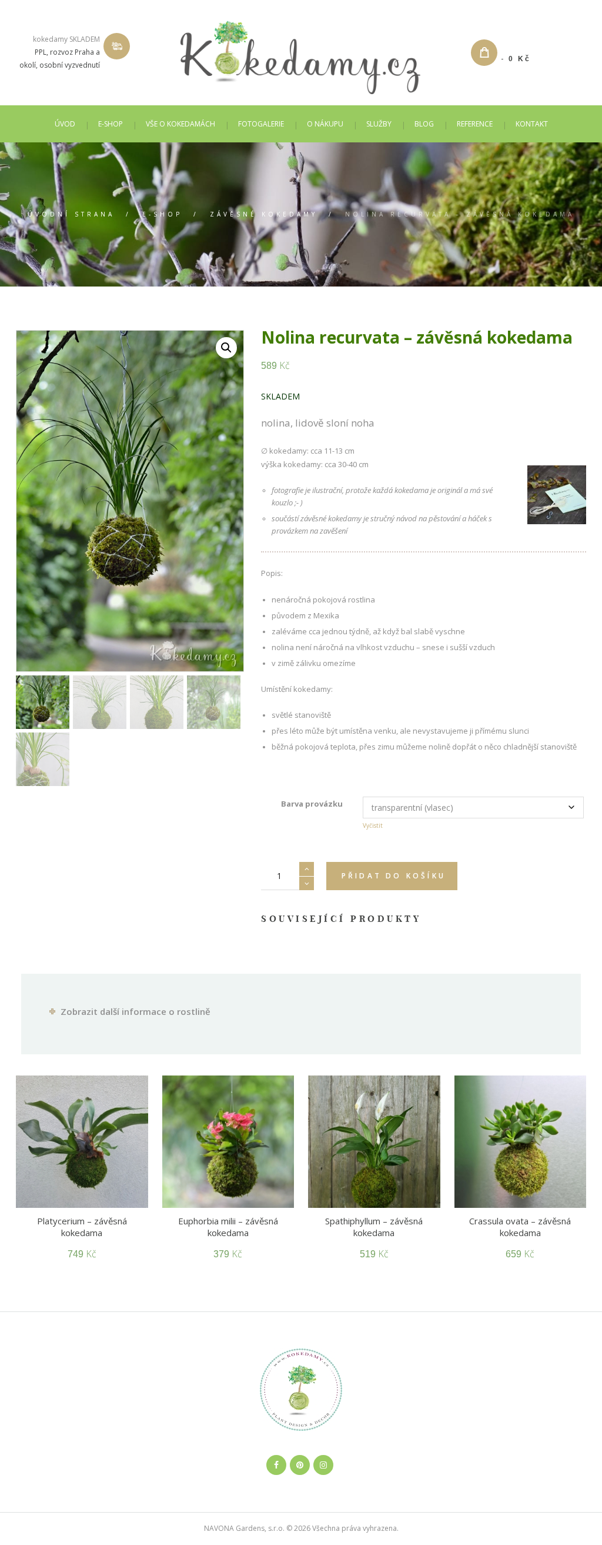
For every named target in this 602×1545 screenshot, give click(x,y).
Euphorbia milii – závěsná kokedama (228, 1226)
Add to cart (391, 876)
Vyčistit (373, 825)
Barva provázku (312, 803)
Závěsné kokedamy (263, 214)
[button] (226, 347)
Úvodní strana (71, 214)
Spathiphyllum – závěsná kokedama (374, 1226)
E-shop (162, 214)
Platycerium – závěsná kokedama (82, 1226)
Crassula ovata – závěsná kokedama (520, 1226)
